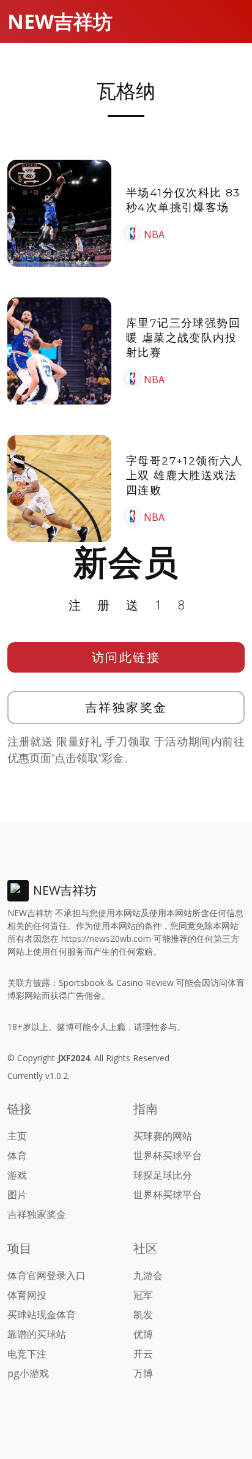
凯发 (143, 1314)
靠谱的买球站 (36, 1334)
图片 (17, 1194)
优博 (143, 1334)
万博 (143, 1373)
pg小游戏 (28, 1373)
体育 (17, 1155)
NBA (154, 234)
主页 (17, 1136)
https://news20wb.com (106, 938)
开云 (143, 1353)
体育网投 (26, 1295)
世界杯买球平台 (167, 1155)
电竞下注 (26, 1353)
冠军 (143, 1295)
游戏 (17, 1175)
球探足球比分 (162, 1175)
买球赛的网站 (162, 1136)
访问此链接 (126, 657)
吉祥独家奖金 (126, 707)
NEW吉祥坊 (60, 21)
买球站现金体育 (41, 1314)
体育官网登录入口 (46, 1275)
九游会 (148, 1275)
